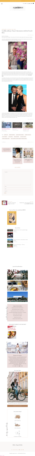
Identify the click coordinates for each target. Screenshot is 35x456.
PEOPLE (15, 29)
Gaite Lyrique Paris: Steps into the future (6, 149)
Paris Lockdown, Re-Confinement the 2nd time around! (17, 160)
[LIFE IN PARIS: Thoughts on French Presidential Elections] (7, 125)
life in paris (11, 136)
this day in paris (23, 136)
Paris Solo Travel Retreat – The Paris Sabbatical (19, 245)
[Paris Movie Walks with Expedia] (17, 125)
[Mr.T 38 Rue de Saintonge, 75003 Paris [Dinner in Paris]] (28, 125)
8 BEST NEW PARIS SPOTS (28, 160)
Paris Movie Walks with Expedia (17, 128)
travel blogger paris (5, 138)
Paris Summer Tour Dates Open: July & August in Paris (20, 230)
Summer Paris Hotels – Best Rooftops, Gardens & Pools (21, 240)
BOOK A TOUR (2, 455)
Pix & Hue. (24, 453)
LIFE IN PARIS (9, 29)
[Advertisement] (17, 21)
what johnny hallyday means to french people (19, 138)
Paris (12, 29)
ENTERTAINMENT (4, 29)
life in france (4, 136)
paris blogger (16, 136)
